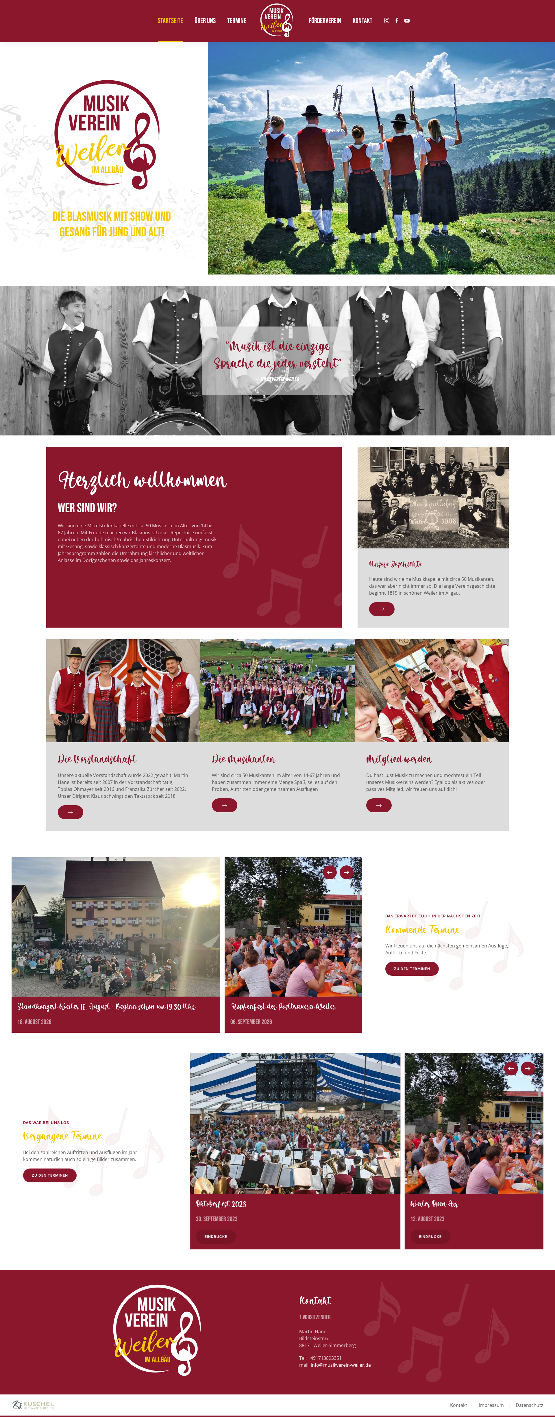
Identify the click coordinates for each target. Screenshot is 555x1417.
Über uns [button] (205, 20)
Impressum (491, 1405)
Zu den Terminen (50, 1175)
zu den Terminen (412, 969)
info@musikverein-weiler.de (341, 1365)
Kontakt (458, 1405)
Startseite (170, 20)
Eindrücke (216, 1236)
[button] (330, 872)
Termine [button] (236, 20)
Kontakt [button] (362, 20)
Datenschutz (529, 1405)
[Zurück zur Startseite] (277, 21)
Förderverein (325, 20)
